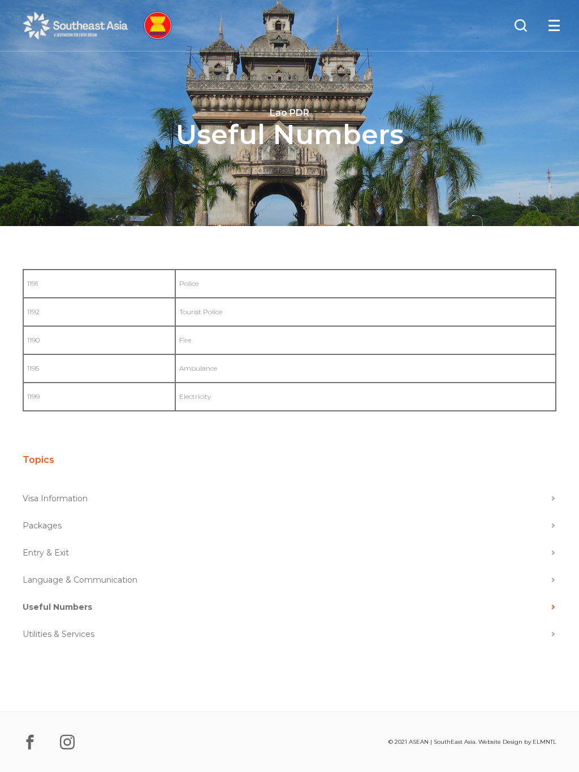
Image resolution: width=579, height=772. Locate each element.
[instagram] (67, 742)
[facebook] (30, 742)
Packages (42, 526)
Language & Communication (80, 580)
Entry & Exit (46, 553)
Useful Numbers (57, 607)
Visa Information (55, 498)
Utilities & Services (58, 634)
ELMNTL (544, 741)
